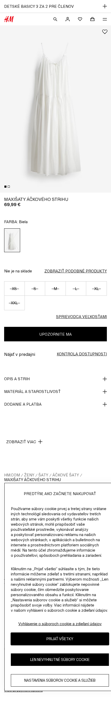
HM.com (12, 475)
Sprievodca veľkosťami (81, 316)
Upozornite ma (55, 334)
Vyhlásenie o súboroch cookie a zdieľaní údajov (60, 624)
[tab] (5, 186)
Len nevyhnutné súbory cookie (60, 659)
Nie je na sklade (18, 271)
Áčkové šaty (65, 475)
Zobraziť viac (21, 442)
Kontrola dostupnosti (82, 354)
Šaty (43, 475)
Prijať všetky (59, 639)
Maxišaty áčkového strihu (32, 479)
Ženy (29, 475)
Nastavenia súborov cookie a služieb (60, 680)
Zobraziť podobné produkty (75, 271)
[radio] (12, 240)
